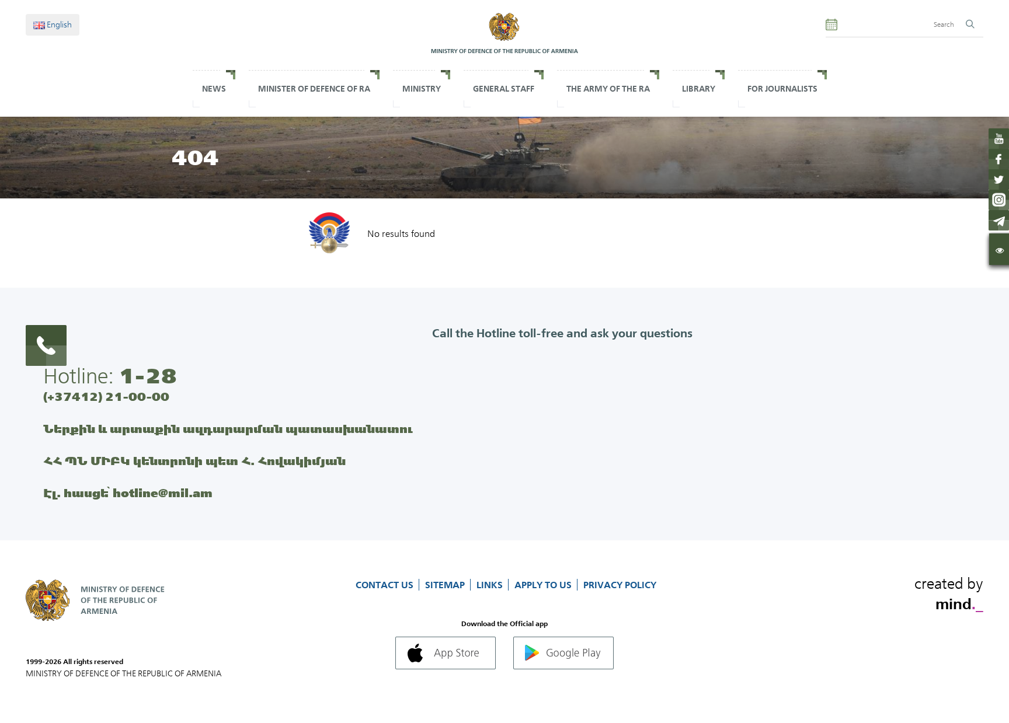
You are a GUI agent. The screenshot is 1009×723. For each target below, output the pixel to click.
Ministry (421, 88)
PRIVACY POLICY (619, 585)
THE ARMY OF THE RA (608, 88)
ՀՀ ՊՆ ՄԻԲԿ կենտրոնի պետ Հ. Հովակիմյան (194, 460)
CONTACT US (386, 585)
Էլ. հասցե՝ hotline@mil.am (128, 493)
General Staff (503, 88)
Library (698, 88)
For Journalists (782, 88)
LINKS (490, 585)
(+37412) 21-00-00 (106, 396)
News (214, 88)
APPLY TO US (544, 585)
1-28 (148, 375)
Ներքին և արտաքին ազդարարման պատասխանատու (228, 428)
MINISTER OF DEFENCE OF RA (314, 88)
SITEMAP (446, 585)
